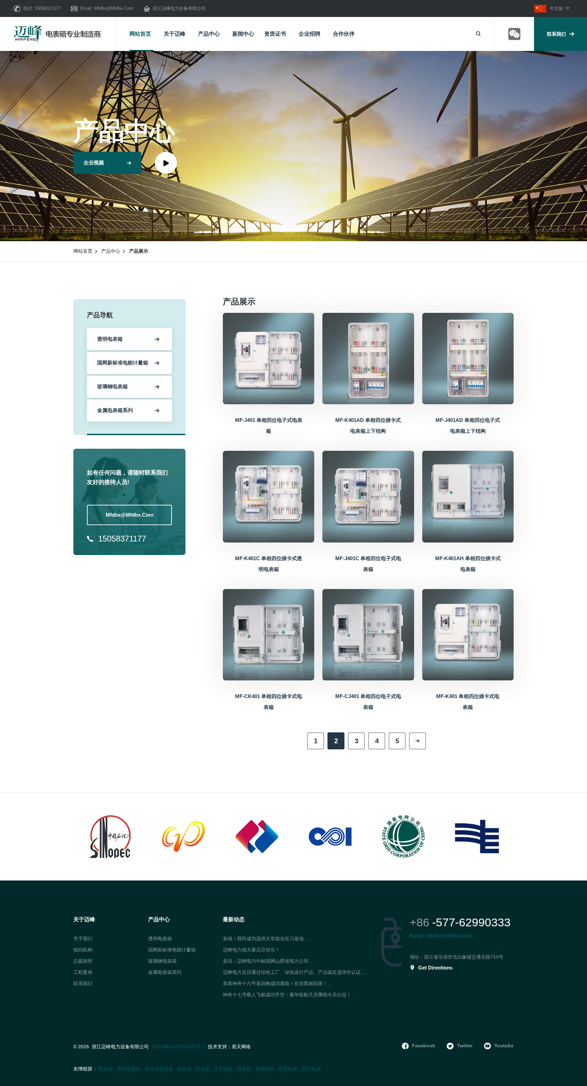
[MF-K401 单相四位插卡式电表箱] (468, 634)
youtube (504, 1045)
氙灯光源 (311, 1068)
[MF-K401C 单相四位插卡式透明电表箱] (268, 496)
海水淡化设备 (159, 1068)
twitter (465, 1045)
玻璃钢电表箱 (162, 961)
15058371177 (48, 8)
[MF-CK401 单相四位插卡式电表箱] (268, 634)
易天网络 (241, 1046)
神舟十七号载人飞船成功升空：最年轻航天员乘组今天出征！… (289, 994)
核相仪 (184, 1068)
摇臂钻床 (288, 1068)
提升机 (244, 1068)
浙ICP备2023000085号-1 (178, 1046)
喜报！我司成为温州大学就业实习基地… (265, 938)
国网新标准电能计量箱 (172, 950)
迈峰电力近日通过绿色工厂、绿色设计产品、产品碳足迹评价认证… (294, 972)
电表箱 (106, 1068)
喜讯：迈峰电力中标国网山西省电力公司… (268, 961)
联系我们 (556, 34)
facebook (423, 1045)
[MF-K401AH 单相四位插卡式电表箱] (468, 496)
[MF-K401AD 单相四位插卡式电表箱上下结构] (368, 358)
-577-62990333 (471, 922)
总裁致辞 (82, 961)
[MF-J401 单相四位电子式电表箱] (268, 358)
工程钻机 (223, 1068)
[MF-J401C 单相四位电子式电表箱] (368, 496)
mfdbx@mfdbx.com (114, 8)
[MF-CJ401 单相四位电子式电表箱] (368, 634)
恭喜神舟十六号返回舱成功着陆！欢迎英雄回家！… (277, 983)
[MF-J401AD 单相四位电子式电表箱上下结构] (468, 358)
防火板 (203, 1068)
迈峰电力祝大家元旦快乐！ (251, 950)
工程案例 (82, 972)
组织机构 (82, 950)
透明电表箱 (160, 938)
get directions (435, 967)
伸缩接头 (264, 1068)
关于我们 (82, 938)
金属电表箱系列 (164, 972)
